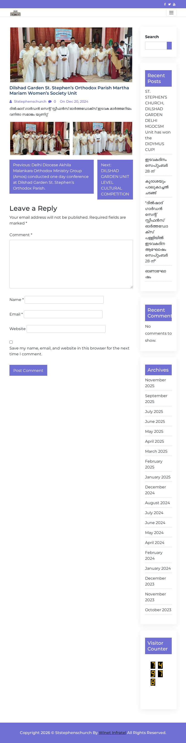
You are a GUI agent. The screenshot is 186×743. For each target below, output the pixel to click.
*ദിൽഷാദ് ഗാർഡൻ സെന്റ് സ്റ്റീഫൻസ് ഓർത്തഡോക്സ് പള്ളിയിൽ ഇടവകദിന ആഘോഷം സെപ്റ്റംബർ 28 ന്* (156, 231)
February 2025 (154, 464)
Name (16, 299)
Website (17, 328)
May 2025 (154, 431)
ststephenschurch (29, 101)
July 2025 (154, 411)
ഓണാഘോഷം (155, 274)
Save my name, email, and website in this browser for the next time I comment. (69, 351)
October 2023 (158, 610)
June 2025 (155, 421)
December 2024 (155, 490)
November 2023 (155, 597)
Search (152, 36)
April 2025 (154, 441)
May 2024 (154, 532)
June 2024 (155, 522)
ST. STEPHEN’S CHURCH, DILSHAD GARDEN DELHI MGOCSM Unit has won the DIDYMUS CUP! (158, 120)
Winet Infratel (112, 732)
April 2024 (154, 542)
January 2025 (157, 477)
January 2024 (158, 568)
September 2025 (156, 398)
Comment (20, 235)
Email (16, 314)
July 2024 (154, 512)
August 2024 (157, 503)
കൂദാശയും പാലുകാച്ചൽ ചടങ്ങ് (157, 187)
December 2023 (155, 581)
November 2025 (155, 383)
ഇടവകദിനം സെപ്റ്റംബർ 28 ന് (156, 165)
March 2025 (156, 451)
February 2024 (154, 555)
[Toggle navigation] (171, 12)
